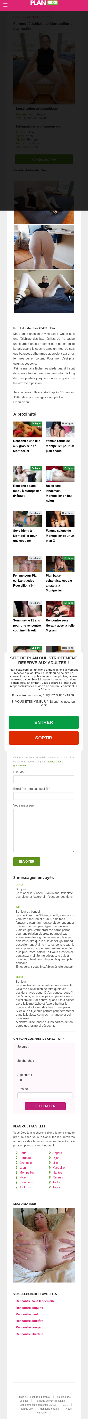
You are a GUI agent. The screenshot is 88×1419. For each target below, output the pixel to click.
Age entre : (24, 1074)
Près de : (23, 1089)
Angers (57, 1153)
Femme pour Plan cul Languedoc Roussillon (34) (25, 580)
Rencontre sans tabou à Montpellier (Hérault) (27, 490)
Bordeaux (25, 1157)
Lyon (22, 1167)
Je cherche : (25, 1060)
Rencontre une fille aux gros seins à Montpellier (26, 445)
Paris (22, 1153)
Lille (55, 1162)
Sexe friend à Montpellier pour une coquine (25, 535)
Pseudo (18, 772)
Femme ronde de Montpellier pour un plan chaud (60, 445)
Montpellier (26, 1172)
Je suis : (23, 1046)
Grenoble (25, 1162)
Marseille (58, 1167)
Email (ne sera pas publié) (30, 788)
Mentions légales (49, 1408)
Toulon (56, 1182)
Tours (56, 1187)
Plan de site (26, 1408)
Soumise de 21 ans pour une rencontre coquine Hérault (27, 625)
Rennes (57, 1177)
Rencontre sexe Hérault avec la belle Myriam (60, 625)
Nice (22, 1177)
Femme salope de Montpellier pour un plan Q (60, 535)
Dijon (55, 1157)
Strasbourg (26, 1182)
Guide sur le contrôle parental (33, 1397)
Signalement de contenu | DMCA (37, 1404)
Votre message (23, 805)
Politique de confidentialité (50, 1400)
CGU (65, 1404)
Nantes (57, 1172)
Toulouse (25, 1187)
